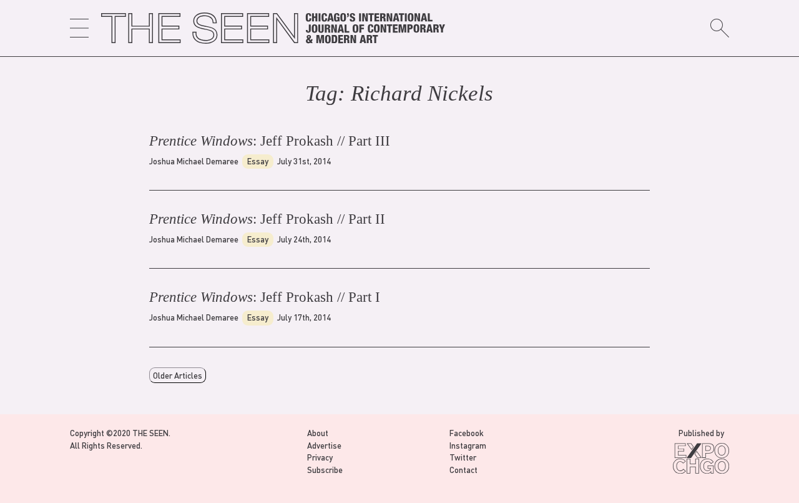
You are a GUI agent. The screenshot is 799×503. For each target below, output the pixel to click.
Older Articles (177, 375)
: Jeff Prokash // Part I (264, 297)
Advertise (324, 445)
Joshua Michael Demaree (193, 161)
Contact (463, 469)
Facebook (466, 432)
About (317, 432)
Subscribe (325, 469)
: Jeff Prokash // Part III (269, 141)
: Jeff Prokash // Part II (267, 219)
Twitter (462, 457)
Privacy (320, 457)
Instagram (467, 445)
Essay (257, 161)
